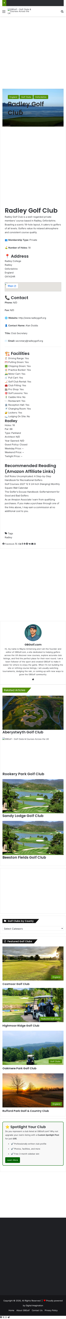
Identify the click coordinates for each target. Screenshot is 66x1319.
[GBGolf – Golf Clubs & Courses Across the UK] (20, 11)
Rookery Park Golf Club (23, 774)
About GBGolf (23, 1310)
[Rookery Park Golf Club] (33, 754)
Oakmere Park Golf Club (19, 1068)
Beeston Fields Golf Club (24, 857)
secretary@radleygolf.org (29, 340)
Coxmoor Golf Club (15, 984)
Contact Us (37, 1310)
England (13, 97)
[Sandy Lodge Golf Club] (33, 796)
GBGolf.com (33, 644)
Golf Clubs (26, 97)
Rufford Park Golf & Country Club (25, 1111)
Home (11, 1310)
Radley (8, 537)
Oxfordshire (41, 97)
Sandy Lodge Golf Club (22, 815)
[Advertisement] (33, 52)
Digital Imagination (34, 1305)
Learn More (12, 1160)
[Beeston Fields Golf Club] (33, 838)
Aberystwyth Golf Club (22, 732)
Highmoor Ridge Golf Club (20, 1025)
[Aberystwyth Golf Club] (33, 713)
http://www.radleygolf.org (32, 317)
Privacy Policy (51, 1310)
